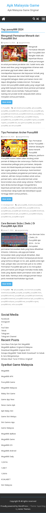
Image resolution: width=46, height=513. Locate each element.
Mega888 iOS (7, 445)
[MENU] (43, 18)
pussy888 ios (38, 114)
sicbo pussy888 (17, 304)
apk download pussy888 (22, 108)
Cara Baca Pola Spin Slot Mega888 (15, 344)
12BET (4, 468)
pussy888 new (6, 120)
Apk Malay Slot (7, 411)
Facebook (5, 318)
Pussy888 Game (8, 382)
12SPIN (4, 462)
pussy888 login (19, 117)
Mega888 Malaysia (9, 387)
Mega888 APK (7, 376)
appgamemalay (24, 43)
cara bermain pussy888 (32, 290)
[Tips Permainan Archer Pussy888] (14, 140)
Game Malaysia (7, 428)
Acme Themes (24, 509)
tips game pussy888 (25, 123)
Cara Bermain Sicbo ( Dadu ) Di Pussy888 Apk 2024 (18, 225)
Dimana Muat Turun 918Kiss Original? (17, 359)
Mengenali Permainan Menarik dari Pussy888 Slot (20, 37)
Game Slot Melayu (8, 416)
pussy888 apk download (9, 114)
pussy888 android (26, 111)
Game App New (7, 399)
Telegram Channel (8, 336)
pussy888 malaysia (31, 117)
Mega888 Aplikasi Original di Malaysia (16, 347)
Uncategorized (8, 205)
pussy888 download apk (9, 214)
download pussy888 (35, 205)
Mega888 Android (8, 450)
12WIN (4, 473)
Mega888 (5, 370)
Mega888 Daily (7, 456)
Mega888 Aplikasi (8, 433)
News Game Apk (8, 405)
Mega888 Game (8, 439)
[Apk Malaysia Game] (3, 18)
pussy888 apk (38, 111)
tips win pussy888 (15, 126)
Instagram (5, 321)
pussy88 (4, 208)
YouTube (5, 327)
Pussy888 (6, 108)
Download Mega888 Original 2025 (15, 350)
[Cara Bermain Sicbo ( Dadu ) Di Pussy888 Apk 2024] (14, 234)
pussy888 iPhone (7, 117)
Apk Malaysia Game (23, 5)
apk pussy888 (36, 108)
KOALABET (6, 479)
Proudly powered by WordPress (14, 506)
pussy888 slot (12, 123)
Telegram (5, 333)
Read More (6, 102)
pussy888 (4, 111)
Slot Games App (8, 422)
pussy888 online (17, 120)
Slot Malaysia (6, 485)
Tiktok (3, 330)
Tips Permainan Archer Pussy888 (19, 132)
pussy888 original (30, 120)
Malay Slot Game (8, 393)
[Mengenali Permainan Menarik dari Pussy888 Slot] (14, 46)
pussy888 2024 (14, 111)
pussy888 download (26, 114)
